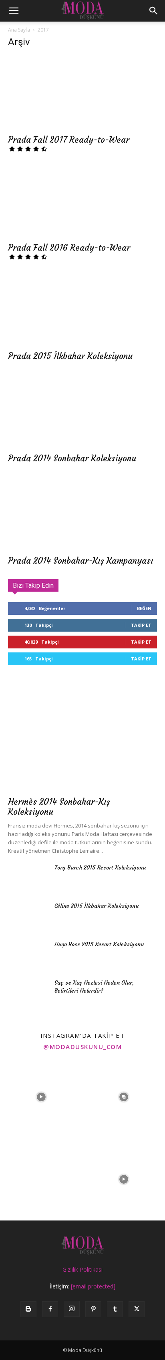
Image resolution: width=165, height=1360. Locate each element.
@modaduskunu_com (82, 1047)
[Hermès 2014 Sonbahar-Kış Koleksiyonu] (82, 738)
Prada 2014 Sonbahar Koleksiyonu (72, 458)
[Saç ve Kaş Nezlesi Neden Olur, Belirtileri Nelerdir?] (28, 993)
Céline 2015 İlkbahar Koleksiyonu (96, 905)
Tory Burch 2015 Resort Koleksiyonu (100, 867)
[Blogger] (28, 1309)
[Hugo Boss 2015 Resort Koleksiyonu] (28, 954)
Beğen (144, 608)
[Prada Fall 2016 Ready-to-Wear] (82, 201)
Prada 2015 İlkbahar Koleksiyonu (70, 356)
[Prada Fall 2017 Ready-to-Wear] (82, 93)
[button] (13, 11)
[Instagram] (72, 1309)
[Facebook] (50, 1309)
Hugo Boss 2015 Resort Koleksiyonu (99, 944)
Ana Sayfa (19, 29)
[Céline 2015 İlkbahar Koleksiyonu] (28, 916)
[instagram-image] (41, 1097)
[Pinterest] (93, 1309)
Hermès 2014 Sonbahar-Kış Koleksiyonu (59, 806)
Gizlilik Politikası (82, 1269)
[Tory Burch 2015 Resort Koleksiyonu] (28, 877)
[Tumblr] (115, 1309)
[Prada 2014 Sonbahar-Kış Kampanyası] (82, 513)
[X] (137, 1309)
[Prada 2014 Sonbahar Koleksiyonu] (82, 411)
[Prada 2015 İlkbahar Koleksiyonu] (82, 309)
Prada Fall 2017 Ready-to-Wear (68, 139)
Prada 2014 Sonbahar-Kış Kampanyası (80, 560)
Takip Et (141, 625)
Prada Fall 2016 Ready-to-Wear (69, 247)
